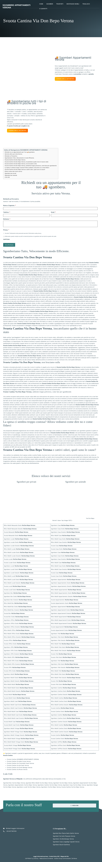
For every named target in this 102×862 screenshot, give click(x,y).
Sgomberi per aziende (11, 175)
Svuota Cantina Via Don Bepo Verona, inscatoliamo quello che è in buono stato (26, 161)
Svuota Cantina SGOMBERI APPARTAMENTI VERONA (23, 759)
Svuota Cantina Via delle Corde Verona (19, 761)
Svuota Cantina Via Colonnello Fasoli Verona (20, 763)
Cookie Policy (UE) (54, 856)
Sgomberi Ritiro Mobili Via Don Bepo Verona (39, 783)
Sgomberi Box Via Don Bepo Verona (14, 783)
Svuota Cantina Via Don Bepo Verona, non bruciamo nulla (21, 163)
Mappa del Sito (65, 856)
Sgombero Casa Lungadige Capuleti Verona (66, 842)
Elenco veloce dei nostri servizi (13, 171)
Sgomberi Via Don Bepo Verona (62, 783)
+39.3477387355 (11, 831)
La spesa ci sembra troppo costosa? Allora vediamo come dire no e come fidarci (27, 167)
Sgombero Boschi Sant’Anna (61, 844)
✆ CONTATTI (43, 8)
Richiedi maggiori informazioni (15, 828)
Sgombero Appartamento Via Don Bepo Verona (22, 785)
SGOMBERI (49, 4)
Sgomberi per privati (10, 173)
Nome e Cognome (9, 205)
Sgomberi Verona (8, 779)
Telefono (6, 212)
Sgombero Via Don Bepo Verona (51, 787)
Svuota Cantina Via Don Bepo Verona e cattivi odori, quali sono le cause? (25, 169)
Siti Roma (74, 858)
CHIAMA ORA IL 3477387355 (65, 79)
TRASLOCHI (86, 4)
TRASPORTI (59, 4)
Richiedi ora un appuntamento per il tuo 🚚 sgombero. (20, 152)
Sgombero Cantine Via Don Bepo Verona (50, 785)
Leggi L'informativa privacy (40, 856)
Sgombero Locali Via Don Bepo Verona (28, 787)
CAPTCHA (6, 239)
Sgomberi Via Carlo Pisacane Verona (64, 836)
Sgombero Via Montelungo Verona (63, 839)
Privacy (6, 230)
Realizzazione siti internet (46, 858)
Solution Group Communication (62, 858)
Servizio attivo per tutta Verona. (13, 154)
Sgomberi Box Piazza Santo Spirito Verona (66, 833)
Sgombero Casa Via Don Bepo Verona (74, 785)
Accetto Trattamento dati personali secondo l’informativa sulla (23, 233)
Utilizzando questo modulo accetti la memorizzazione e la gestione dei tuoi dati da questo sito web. (30, 236)
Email (53, 212)
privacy (39, 233)
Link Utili (7, 177)
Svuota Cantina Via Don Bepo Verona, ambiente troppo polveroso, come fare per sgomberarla (31, 165)
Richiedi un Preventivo (11, 156)
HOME (41, 4)
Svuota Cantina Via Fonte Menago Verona (19, 767)
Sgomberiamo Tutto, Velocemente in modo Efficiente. (19, 158)
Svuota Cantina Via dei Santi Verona (18, 765)
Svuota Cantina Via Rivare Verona (17, 769)
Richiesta (6, 219)
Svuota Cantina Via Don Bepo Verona (15, 159)
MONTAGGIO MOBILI (73, 4)
